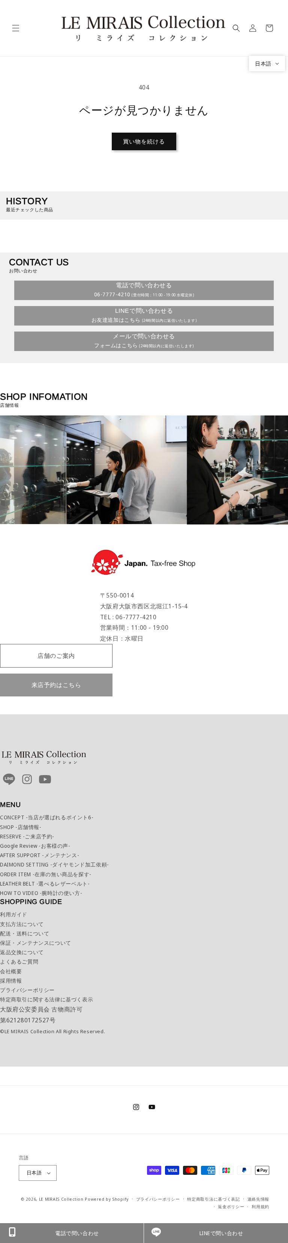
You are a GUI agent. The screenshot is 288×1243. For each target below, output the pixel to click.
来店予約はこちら (56, 685)
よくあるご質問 (19, 961)
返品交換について (22, 952)
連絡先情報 (259, 1199)
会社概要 (11, 971)
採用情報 (11, 980)
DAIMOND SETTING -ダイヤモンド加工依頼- (54, 864)
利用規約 (260, 1206)
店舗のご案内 (56, 655)
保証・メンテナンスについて (35, 942)
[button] (16, 28)
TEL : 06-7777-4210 (128, 617)
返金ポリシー (231, 1206)
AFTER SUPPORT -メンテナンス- (39, 855)
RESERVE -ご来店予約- (27, 836)
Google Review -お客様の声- (35, 845)
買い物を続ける (144, 141)
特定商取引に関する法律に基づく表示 (46, 999)
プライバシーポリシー (27, 990)
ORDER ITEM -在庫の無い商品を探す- (46, 874)
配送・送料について (24, 933)
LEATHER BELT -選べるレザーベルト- (45, 883)
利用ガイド (13, 914)
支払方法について (22, 924)
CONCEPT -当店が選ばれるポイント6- (46, 817)
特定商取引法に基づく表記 (213, 1199)
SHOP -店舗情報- (21, 827)
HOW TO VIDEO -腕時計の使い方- (41, 892)
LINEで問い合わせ (221, 1233)
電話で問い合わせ (77, 1233)
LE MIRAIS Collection (61, 1199)
